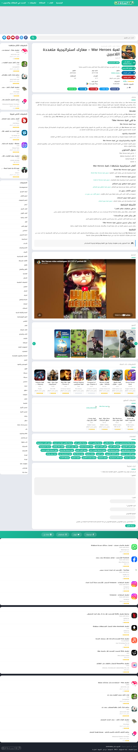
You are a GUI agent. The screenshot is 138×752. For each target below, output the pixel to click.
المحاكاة (42, 2)
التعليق (133, 475)
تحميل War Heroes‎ (113, 450)
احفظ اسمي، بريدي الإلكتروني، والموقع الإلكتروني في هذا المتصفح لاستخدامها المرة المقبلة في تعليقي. (104, 522)
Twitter (103, 89)
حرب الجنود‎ (100, 454)
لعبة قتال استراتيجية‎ (116, 457)
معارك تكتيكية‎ (102, 457)
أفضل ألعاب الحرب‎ (114, 447)
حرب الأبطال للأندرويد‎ (112, 454)
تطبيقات (33, 2)
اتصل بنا (94, 749)
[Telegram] (4, 37)
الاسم (134, 497)
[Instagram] (17, 37)
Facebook (114, 89)
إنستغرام (61, 534)
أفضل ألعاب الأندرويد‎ (128, 447)
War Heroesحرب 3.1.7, (95, 443)
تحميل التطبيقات (132, 749)
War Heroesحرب (108, 443)
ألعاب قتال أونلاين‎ (58, 447)
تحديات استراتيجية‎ (45, 447)
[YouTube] (13, 37)
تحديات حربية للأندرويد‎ (128, 450)
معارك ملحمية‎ (76, 457)
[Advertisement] (69, 20)
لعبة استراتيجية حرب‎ (65, 454)
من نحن (105, 749)
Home (118, 46)
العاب (51, 2)
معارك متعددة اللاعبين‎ (89, 457)
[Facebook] (26, 37)
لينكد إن (46, 534)
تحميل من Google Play (127, 63)
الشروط (100, 749)
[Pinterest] (8, 37)
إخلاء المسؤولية (123, 749)
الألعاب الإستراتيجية (106, 46)
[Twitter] (21, 37)
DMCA (116, 749)
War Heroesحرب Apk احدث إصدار (62, 443)
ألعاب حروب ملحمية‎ (72, 447)
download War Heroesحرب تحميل (125, 443)
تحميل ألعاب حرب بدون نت (92, 194)
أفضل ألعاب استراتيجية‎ (44, 443)
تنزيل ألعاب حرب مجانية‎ (128, 454)
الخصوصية (110, 749)
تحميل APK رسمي (127, 68)
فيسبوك (89, 534)
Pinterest (93, 89)
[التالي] (34, 343)
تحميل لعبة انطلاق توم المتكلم (102, 187)
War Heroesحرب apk (80, 443)
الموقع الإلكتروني (131, 513)
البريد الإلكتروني (131, 505)
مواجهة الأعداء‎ (64, 457)
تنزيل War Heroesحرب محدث (49, 450)
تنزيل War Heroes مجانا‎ (66, 450)
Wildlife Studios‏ (115, 73)
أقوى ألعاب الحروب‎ (100, 447)
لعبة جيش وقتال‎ (51, 454)
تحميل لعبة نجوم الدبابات (105, 201)
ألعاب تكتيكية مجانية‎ (86, 447)
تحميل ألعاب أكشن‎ (81, 450)
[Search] (33, 38)
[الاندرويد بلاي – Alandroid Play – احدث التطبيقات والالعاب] (124, 3)
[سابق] (136, 343)
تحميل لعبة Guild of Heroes (102, 180)
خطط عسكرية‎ (90, 454)
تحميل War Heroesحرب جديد (97, 450)
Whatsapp (71, 89)
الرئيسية (59, 2)
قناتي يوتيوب (127, 77)
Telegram (82, 89)
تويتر (75, 534)
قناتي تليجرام (127, 73)
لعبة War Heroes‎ (78, 454)
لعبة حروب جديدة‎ (130, 457)
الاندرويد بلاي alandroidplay (113, 746)
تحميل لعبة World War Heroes (100, 173)
